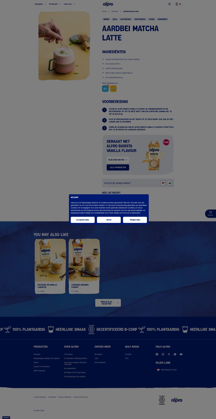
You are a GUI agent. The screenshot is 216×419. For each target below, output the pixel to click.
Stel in (108, 220)
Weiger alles (135, 220)
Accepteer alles (82, 220)
